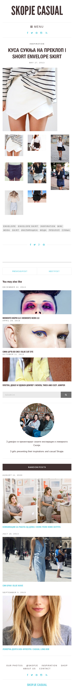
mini (59, 226)
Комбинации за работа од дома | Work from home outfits (32, 527)
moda (6, 230)
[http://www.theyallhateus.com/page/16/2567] (37, 172)
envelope (9, 226)
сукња (66, 230)
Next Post (54, 271)
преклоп (54, 230)
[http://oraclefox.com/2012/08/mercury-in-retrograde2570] (37, 196)
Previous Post (19, 271)
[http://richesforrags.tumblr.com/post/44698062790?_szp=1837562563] (14, 145)
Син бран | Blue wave (13, 585)
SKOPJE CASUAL (37, 10)
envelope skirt (28, 226)
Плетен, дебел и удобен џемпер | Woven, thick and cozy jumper (34, 385)
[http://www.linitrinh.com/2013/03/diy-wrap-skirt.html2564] (37, 142)
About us (29, 669)
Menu (38, 26)
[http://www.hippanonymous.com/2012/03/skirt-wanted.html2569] (14, 202)
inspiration (47, 226)
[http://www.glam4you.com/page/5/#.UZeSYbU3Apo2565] (59, 148)
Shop (64, 666)
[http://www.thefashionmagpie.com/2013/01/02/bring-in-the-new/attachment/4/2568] (59, 176)
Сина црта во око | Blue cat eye (18, 351)
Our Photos (14, 666)
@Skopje (32, 666)
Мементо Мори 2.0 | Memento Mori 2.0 (21, 318)
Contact (45, 669)
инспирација (29, 230)
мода (43, 230)
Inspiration (37, 44)
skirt (15, 230)
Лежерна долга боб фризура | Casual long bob (26, 649)
